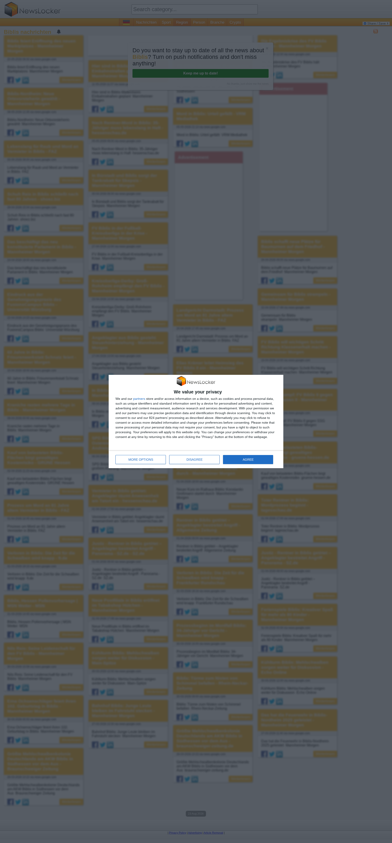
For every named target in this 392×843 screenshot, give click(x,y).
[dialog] (196, 421)
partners (139, 398)
